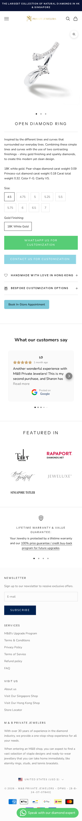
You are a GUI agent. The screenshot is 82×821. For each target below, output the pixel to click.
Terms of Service (15, 654)
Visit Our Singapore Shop (21, 696)
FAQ (7, 668)
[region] (41, 533)
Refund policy (13, 661)
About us (10, 689)
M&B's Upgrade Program (20, 633)
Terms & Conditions (17, 640)
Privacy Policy (13, 647)
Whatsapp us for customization (40, 243)
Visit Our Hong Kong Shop (22, 703)
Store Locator (13, 710)
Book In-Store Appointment (26, 304)
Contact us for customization (40, 259)
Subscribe (20, 610)
